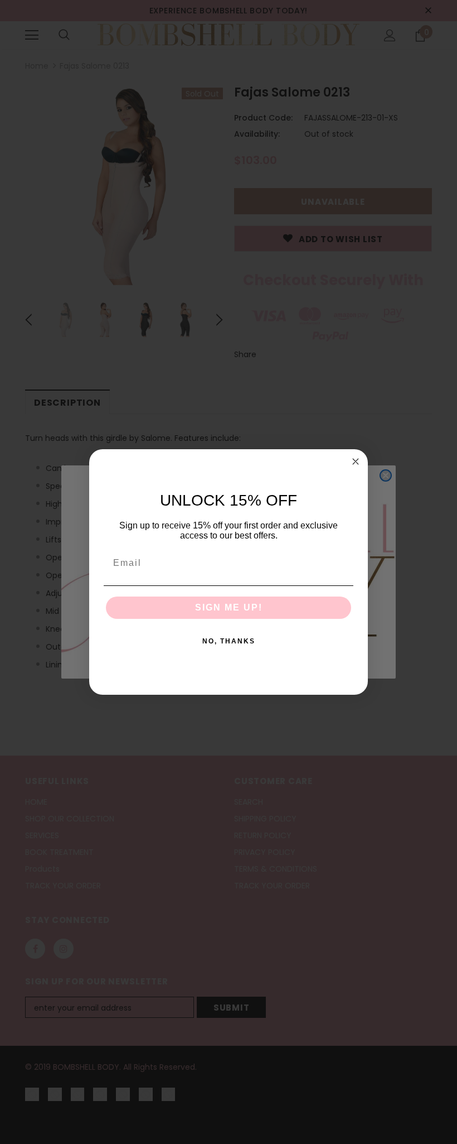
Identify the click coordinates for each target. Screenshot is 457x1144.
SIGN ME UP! (228, 607)
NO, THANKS (228, 641)
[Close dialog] (355, 461)
